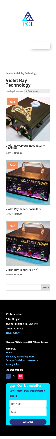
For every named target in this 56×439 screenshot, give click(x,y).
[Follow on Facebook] (8, 376)
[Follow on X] (14, 376)
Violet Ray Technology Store (20, 356)
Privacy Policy (13, 364)
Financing (40, 46)
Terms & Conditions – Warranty (22, 360)
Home (9, 73)
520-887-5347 (13, 333)
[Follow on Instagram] (20, 376)
